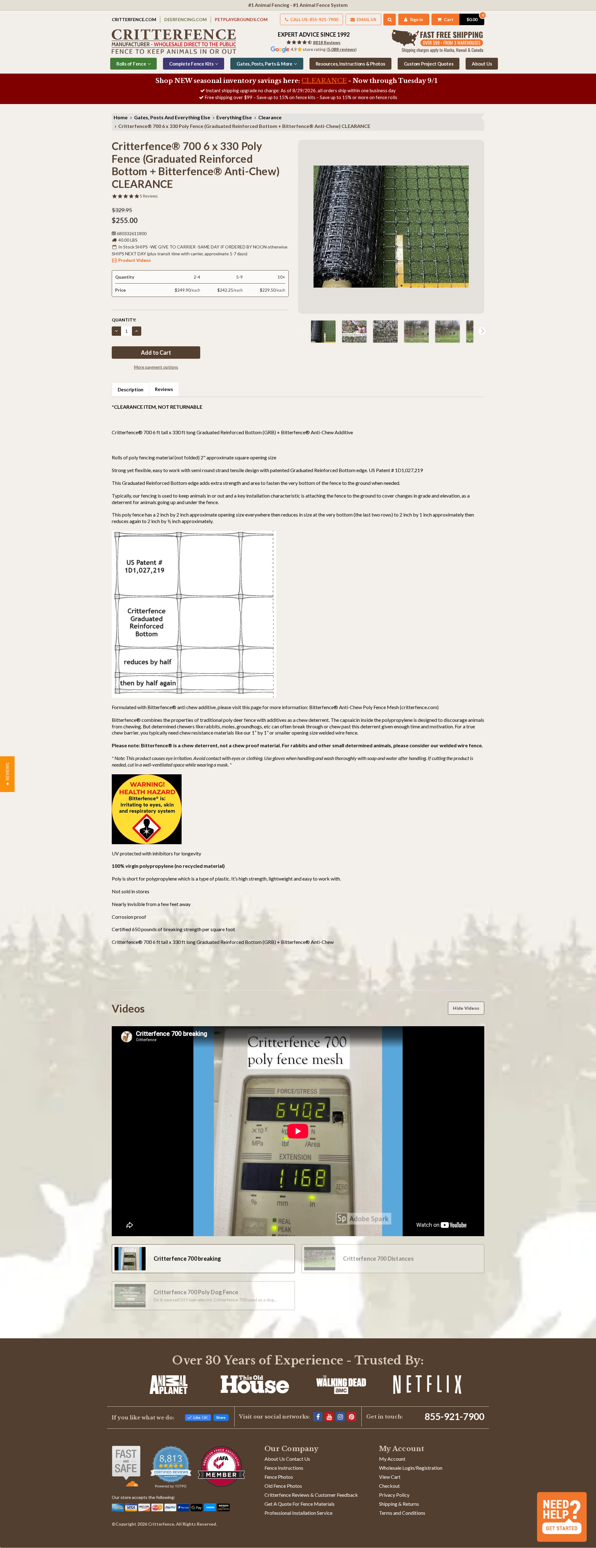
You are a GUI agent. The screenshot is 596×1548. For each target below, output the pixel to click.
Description (130, 389)
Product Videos (134, 260)
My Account (392, 1459)
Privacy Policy (394, 1495)
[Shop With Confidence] (126, 1467)
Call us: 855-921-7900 (313, 19)
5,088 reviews (341, 49)
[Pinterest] (351, 1416)
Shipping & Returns (399, 1504)
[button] (7, 774)
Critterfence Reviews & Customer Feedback (311, 1495)
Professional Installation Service (298, 1513)
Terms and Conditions (402, 1513)
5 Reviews (149, 196)
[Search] (390, 19)
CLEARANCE (324, 80)
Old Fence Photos (283, 1486)
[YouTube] (329, 1416)
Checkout (389, 1486)
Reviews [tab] (164, 389)
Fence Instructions (283, 1468)
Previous (300, 331)
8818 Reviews (327, 42)
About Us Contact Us (287, 1459)
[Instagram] (340, 1416)
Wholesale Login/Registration (410, 1468)
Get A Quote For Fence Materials (299, 1504)
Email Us (366, 19)
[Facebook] (318, 1416)
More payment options (156, 367)
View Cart (389, 1477)
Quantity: (124, 319)
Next (482, 331)
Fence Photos (278, 1477)
